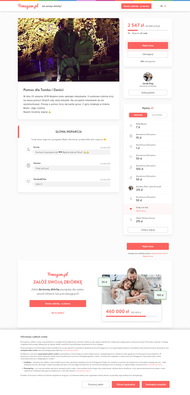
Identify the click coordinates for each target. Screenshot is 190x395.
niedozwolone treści (158, 253)
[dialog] (95, 362)
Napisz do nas (148, 256)
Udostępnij (148, 54)
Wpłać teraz (148, 45)
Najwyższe (157, 115)
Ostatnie (138, 115)
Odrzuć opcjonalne (126, 384)
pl (162, 6)
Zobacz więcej (148, 229)
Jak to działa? (57, 312)
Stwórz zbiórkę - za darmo (136, 6)
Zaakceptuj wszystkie (155, 384)
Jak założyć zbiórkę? (52, 6)
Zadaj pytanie (147, 92)
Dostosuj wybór (95, 384)
